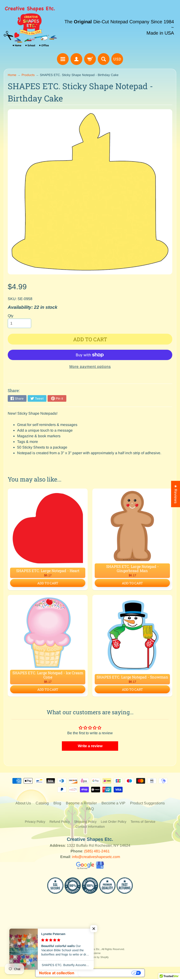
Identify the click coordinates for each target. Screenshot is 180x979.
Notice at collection (56, 973)
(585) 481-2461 (97, 851)
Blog (57, 803)
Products (28, 75)
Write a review (90, 746)
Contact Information (90, 826)
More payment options (90, 367)
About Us (23, 803)
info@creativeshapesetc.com (96, 857)
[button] (93, 928)
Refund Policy (59, 821)
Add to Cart (47, 583)
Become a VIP (113, 803)
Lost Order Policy (113, 821)
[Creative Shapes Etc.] (30, 27)
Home (12, 75)
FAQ (90, 809)
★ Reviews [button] (176, 494)
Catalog (42, 803)
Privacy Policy (35, 821)
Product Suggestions (147, 803)
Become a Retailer (81, 803)
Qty (10, 316)
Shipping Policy (85, 821)
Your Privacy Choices (105, 973)
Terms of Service (143, 821)
